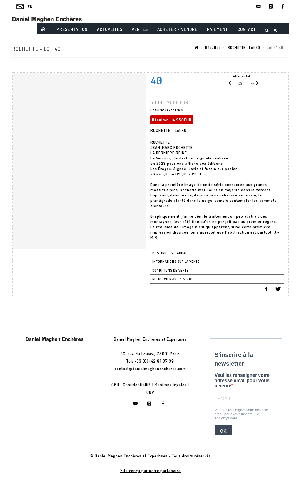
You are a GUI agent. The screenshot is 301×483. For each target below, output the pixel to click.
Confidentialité (137, 384)
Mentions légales (171, 384)
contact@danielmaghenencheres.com (150, 368)
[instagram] (271, 6)
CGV (150, 392)
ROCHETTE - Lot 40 (243, 47)
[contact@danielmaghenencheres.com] (259, 6)
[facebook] (283, 6)
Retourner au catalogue (174, 279)
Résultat (212, 47)
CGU (115, 384)
